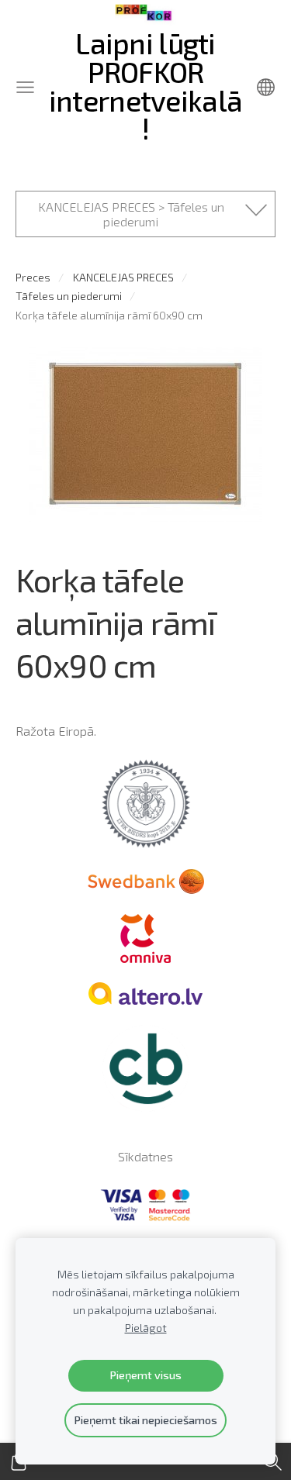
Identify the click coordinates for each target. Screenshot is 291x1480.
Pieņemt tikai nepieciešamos (145, 1420)
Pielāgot (146, 1327)
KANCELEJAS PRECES (123, 277)
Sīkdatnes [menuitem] (145, 1156)
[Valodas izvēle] (265, 87)
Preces (33, 277)
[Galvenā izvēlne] (25, 87)
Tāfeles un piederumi (69, 295)
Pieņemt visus (145, 1375)
